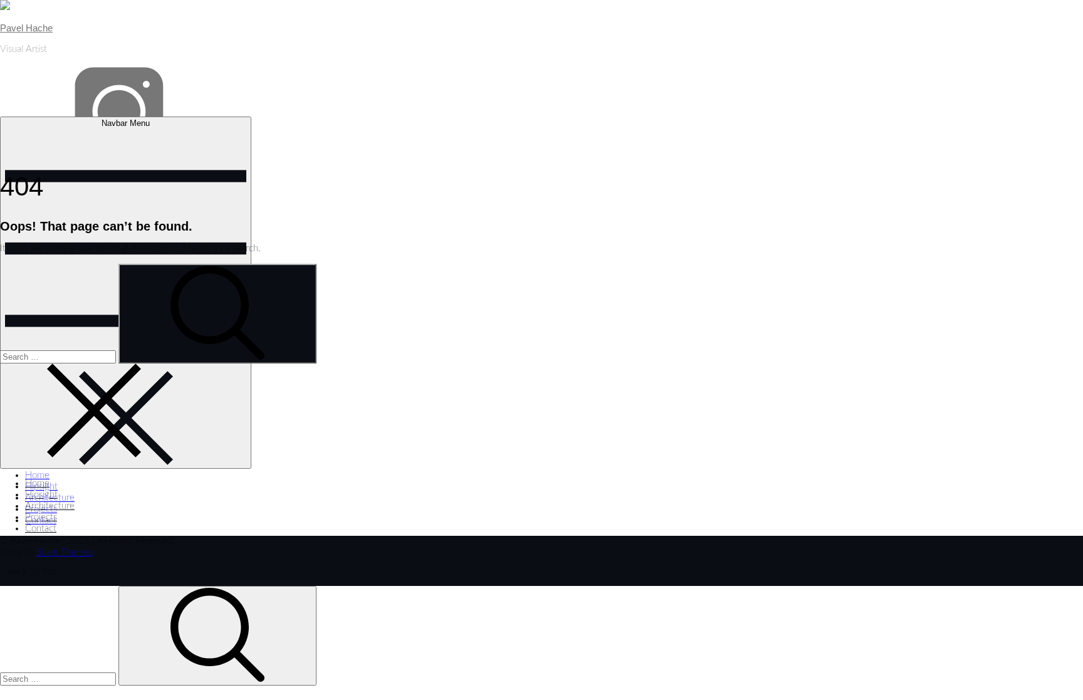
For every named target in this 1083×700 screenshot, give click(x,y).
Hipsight (41, 486)
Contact (40, 528)
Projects (41, 509)
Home (37, 475)
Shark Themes (64, 552)
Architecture (50, 498)
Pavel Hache (26, 28)
